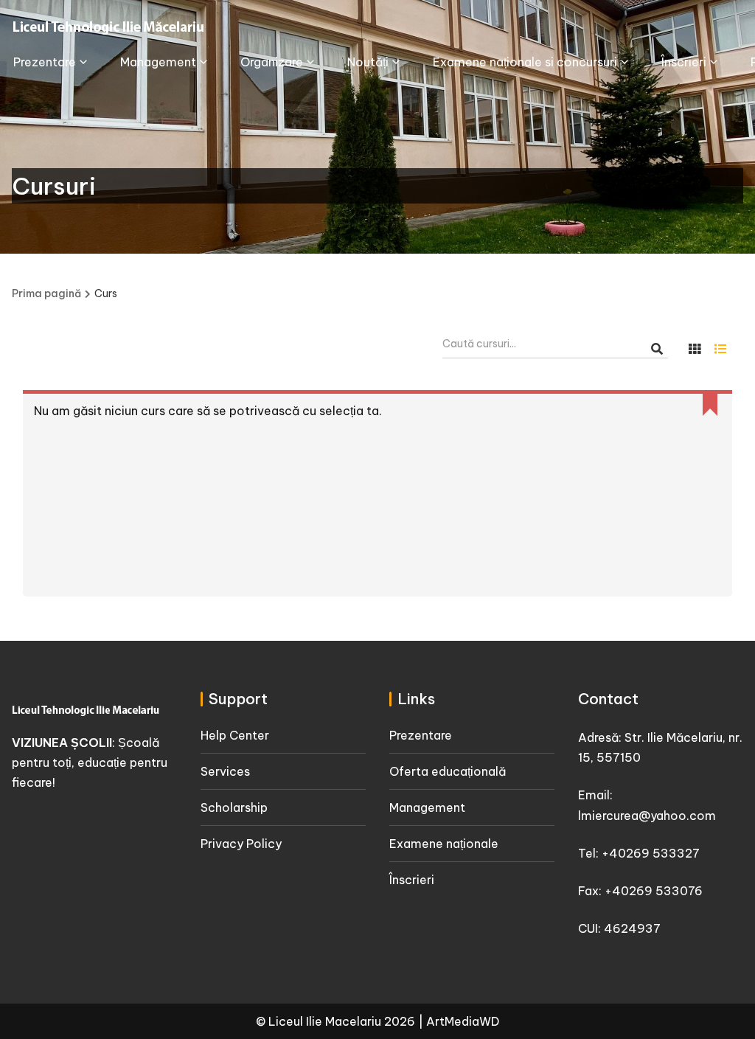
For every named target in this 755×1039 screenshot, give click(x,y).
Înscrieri (683, 62)
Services (225, 771)
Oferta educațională (447, 771)
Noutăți (368, 62)
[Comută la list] (720, 349)
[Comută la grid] (694, 349)
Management (158, 62)
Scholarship (234, 807)
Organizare (271, 62)
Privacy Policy (241, 843)
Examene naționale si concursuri (525, 62)
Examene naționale (443, 843)
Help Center (235, 735)
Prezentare (44, 62)
